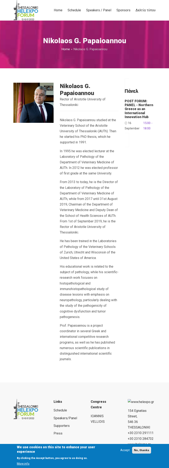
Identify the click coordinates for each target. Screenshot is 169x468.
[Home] (25, 10)
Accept (125, 450)
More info (23, 463)
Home (58, 10)
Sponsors (123, 10)
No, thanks (141, 450)
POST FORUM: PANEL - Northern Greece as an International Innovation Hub (139, 109)
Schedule (74, 10)
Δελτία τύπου (146, 10)
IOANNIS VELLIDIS (98, 419)
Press (58, 433)
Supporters (62, 426)
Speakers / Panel (98, 10)
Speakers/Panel (65, 418)
